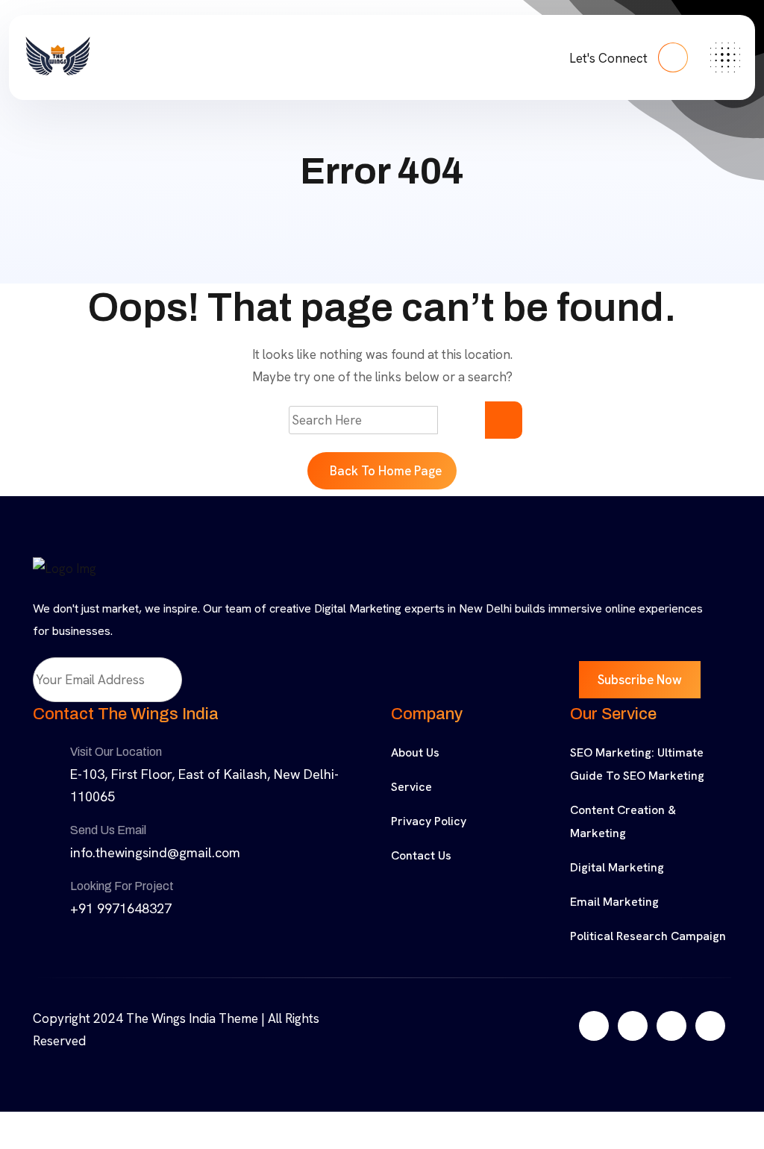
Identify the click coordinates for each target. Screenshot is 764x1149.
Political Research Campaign (648, 936)
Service (411, 787)
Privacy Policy (428, 821)
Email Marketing (614, 902)
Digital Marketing (617, 867)
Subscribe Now (640, 679)
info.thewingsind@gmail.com (155, 852)
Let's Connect (610, 58)
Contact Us (421, 855)
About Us (415, 752)
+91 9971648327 (121, 908)
